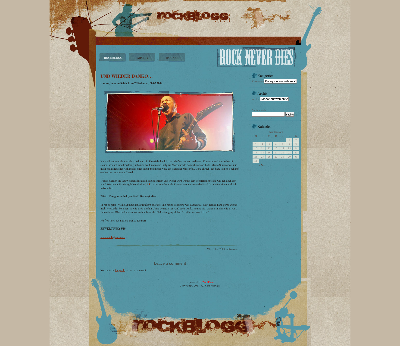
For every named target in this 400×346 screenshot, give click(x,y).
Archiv (255, 99)
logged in (120, 270)
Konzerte (233, 249)
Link (147, 184)
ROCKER (172, 58)
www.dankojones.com (112, 237)
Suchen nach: (259, 110)
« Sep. (262, 165)
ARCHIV (143, 58)
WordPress (207, 282)
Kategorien (258, 81)
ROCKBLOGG (113, 58)
